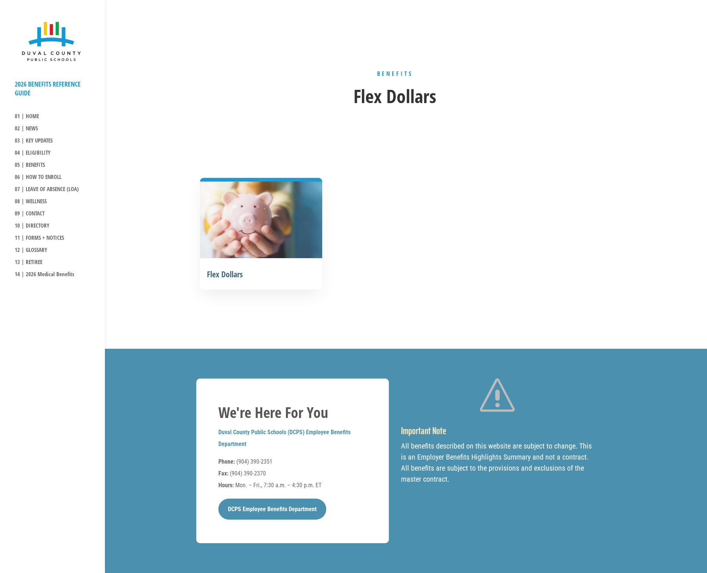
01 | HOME (27, 116)
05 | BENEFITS (30, 165)
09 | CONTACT (30, 214)
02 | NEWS (26, 129)
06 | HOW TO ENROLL (38, 177)
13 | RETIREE (28, 262)
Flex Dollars (225, 274)
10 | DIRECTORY (32, 226)
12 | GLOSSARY (31, 250)
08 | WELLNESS (31, 201)
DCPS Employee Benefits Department (272, 509)
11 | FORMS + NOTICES (39, 238)
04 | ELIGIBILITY (32, 153)
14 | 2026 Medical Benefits (44, 274)
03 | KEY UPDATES (34, 141)
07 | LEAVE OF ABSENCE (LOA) (47, 189)
